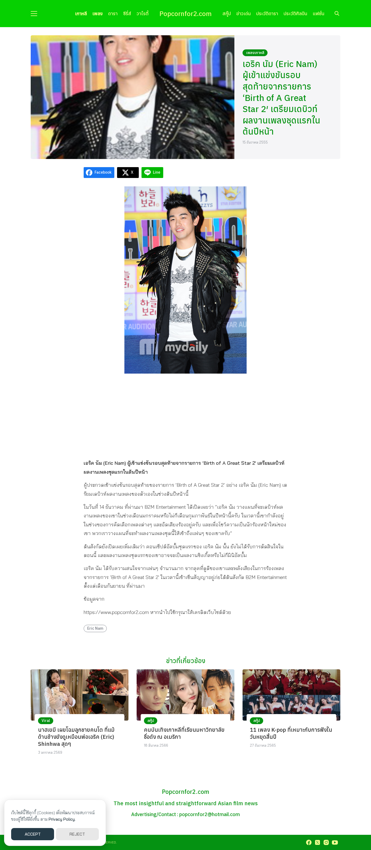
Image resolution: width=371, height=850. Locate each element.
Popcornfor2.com (185, 13)
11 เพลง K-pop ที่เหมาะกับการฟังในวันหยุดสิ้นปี (291, 733)
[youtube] (335, 842)
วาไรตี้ (143, 13)
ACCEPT (33, 834)
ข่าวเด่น (243, 13)
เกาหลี (81, 13)
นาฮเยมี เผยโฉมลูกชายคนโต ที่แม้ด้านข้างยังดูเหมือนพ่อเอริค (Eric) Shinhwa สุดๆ (76, 736)
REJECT (77, 834)
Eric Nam (95, 628)
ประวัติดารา (267, 13)
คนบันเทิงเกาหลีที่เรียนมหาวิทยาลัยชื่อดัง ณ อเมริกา (184, 733)
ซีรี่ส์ (127, 13)
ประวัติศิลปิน (295, 13)
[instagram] (326, 842)
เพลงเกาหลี (255, 52)
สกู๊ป (226, 13)
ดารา (113, 13)
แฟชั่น (318, 13)
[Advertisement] (185, 416)
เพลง (97, 13)
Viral (46, 720)
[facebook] (309, 842)
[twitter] (317, 842)
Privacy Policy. (62, 819)
